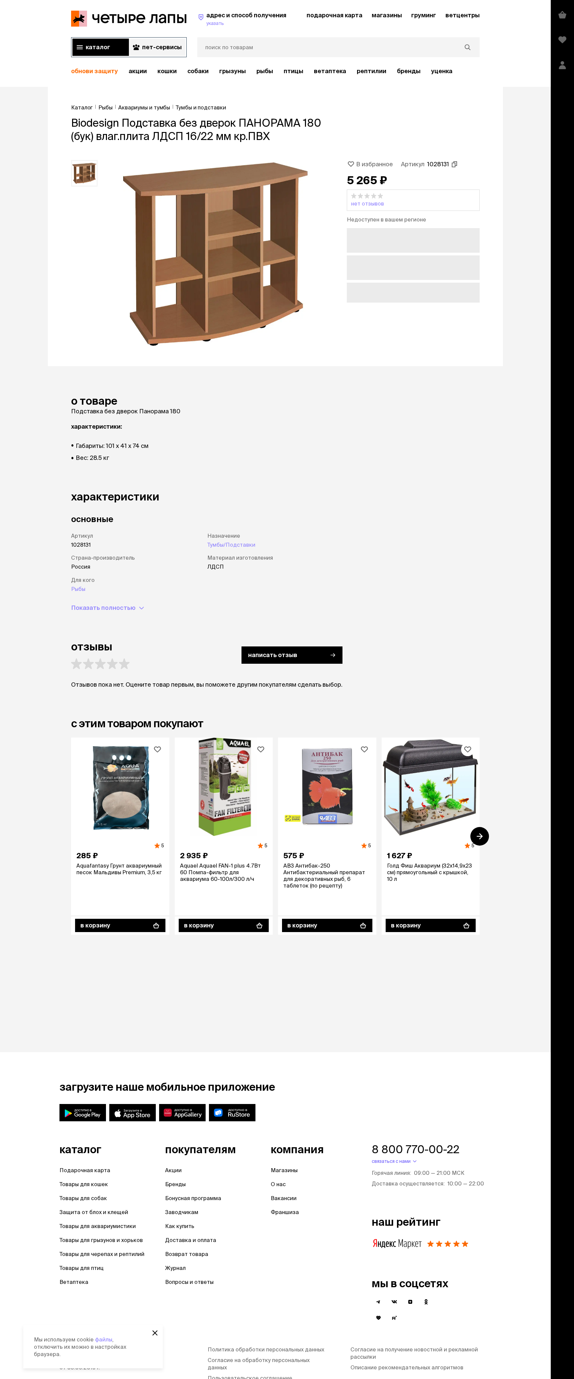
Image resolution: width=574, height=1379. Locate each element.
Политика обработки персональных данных (266, 1349)
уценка (441, 71)
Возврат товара (186, 1254)
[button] (413, 200)
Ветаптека (330, 71)
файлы (103, 1339)
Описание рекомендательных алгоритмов (406, 1367)
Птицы (293, 71)
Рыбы (264, 71)
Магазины (284, 1170)
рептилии (371, 71)
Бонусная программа (193, 1198)
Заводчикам (181, 1212)
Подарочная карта (84, 1170)
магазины (387, 15)
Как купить (179, 1226)
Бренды (175, 1184)
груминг (423, 15)
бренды (409, 71)
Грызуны (232, 71)
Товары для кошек (83, 1184)
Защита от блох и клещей (93, 1212)
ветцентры (462, 15)
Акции (173, 1170)
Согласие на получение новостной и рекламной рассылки (414, 1353)
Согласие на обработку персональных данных (259, 1363)
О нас (278, 1184)
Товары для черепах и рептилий (101, 1254)
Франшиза (285, 1212)
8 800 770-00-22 (415, 1149)
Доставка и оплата (190, 1240)
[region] (275, 71)
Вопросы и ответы (189, 1282)
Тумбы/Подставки (231, 545)
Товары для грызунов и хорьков (101, 1240)
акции (138, 71)
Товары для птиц (81, 1268)
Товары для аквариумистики (97, 1226)
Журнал (175, 1268)
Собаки (198, 71)
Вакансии (284, 1198)
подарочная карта (334, 15)
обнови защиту (94, 71)
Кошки (167, 71)
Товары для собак (83, 1198)
